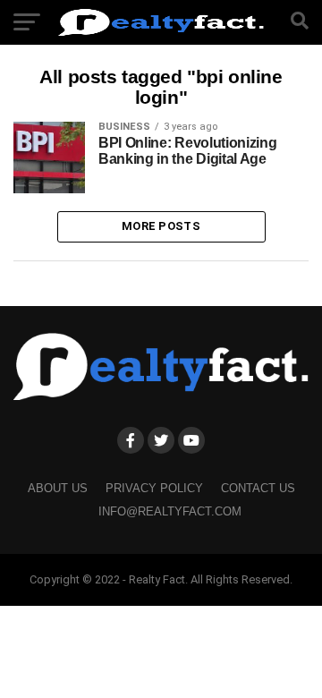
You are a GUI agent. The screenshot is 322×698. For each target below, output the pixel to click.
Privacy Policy (154, 488)
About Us (58, 488)
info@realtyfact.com (170, 511)
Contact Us (258, 488)
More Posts (161, 226)
